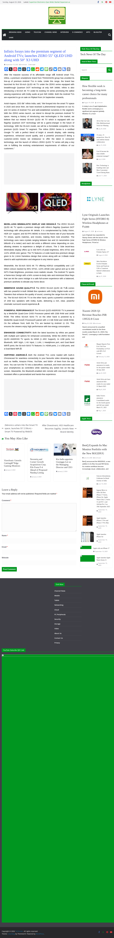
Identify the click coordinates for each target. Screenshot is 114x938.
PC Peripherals (60, 614)
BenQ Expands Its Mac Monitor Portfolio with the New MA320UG (94, 449)
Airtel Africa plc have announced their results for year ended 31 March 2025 (103, 382)
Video (56, 628)
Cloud (56, 610)
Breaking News (15, 32)
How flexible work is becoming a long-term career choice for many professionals (94, 92)
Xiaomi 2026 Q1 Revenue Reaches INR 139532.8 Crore (94, 314)
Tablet (56, 600)
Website (5, 558)
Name (5, 536)
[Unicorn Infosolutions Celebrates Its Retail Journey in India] (87, 479)
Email (5, 547)
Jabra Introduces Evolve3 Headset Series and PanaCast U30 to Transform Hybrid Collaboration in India (103, 267)
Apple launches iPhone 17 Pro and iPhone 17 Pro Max (103, 520)
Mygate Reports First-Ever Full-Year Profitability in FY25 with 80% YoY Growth (103, 348)
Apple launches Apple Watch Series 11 (103, 559)
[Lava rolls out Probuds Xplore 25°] (87, 252)
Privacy (57, 643)
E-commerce (77, 32)
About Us (57, 633)
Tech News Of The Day (93, 54)
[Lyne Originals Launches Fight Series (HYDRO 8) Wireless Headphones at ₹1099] (96, 199)
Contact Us (58, 638)
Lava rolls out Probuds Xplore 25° (103, 251)
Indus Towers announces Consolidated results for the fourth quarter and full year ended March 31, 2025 (103, 401)
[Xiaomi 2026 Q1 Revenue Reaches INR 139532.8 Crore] (96, 297)
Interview (64, 32)
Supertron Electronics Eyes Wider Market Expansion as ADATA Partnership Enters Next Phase (49, 3)
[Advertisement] (39, 169)
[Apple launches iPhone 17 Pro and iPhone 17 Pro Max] (87, 523)
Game (11, 37)
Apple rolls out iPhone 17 (101, 548)
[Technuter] (4, 35)
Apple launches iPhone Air (101, 535)
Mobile (57, 596)
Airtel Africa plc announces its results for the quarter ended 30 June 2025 (103, 366)
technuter (24, 64)
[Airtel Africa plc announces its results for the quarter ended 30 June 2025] (87, 367)
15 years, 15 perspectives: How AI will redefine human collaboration (103, 138)
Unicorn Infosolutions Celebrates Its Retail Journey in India (103, 478)
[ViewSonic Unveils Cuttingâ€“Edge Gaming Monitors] (13, 445)
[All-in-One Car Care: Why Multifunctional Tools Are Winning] (87, 124)
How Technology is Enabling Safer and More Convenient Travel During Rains (103, 169)
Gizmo (27, 32)
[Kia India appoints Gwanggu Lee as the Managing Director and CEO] (65, 445)
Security (57, 619)
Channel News (51, 32)
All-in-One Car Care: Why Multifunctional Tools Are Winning (103, 123)
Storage (57, 624)
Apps (88, 32)
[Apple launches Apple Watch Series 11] (87, 561)
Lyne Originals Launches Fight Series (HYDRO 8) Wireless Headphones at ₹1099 (95, 220)
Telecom (37, 32)
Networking (58, 605)
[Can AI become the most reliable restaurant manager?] (87, 155)
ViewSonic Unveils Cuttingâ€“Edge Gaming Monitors (12, 463)
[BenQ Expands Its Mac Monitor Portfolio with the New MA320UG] (96, 431)
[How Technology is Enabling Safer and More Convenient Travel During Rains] (87, 170)
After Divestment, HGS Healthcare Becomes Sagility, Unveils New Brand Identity (58, 428)
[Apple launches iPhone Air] (87, 538)
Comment (6, 500)
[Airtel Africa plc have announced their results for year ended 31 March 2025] (87, 384)
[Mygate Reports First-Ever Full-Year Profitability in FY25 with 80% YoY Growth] (87, 350)
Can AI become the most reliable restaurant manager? (103, 154)
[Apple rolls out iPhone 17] (85, 550)
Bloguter (98, 32)
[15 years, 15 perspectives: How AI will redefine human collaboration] (87, 140)
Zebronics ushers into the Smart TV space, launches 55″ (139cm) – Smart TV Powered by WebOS (21, 428)
